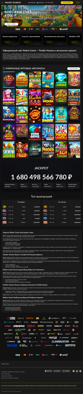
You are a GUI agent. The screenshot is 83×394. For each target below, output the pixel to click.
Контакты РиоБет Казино (9, 378)
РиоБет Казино (13, 3)
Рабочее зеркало (6, 376)
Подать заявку (11, 24)
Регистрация (67, 2)
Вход (77, 2)
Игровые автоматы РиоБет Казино (13, 372)
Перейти (7, 42)
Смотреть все (74, 68)
